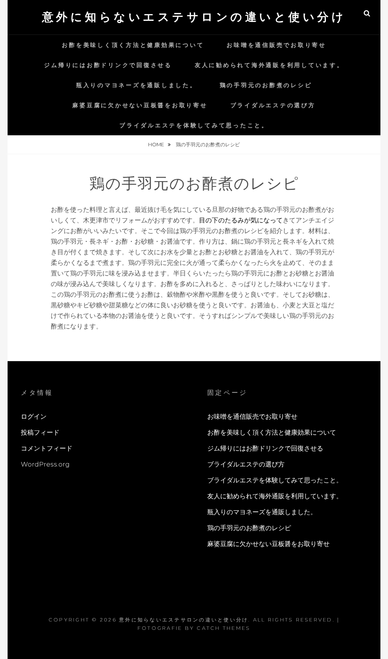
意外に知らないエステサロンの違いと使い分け (194, 17)
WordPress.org (45, 464)
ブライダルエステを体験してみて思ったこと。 (194, 125)
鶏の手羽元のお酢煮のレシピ (266, 85)
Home (156, 144)
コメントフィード (46, 448)
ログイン (34, 416)
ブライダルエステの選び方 (273, 105)
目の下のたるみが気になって (241, 220)
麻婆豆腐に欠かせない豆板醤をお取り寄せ (139, 105)
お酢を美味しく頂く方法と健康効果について (133, 45)
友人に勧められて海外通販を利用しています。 (269, 65)
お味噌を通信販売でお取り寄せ (276, 45)
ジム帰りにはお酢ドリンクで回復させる (108, 65)
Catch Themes (223, 628)
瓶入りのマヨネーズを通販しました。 (136, 85)
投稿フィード (40, 432)
